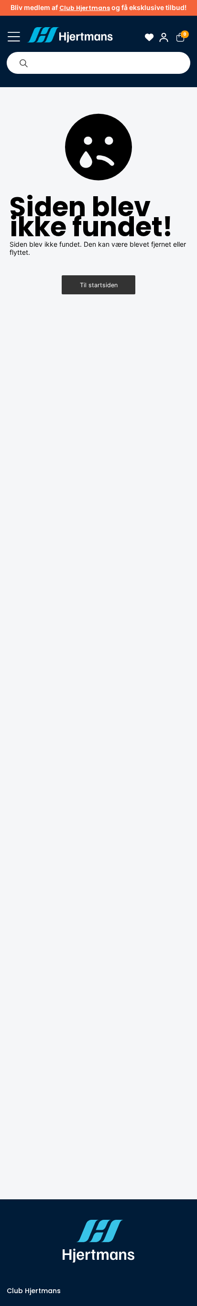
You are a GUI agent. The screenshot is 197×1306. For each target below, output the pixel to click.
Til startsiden (99, 285)
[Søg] (23, 62)
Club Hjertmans (84, 8)
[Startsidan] (70, 37)
